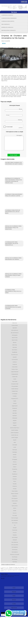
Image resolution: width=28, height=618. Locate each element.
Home (14, 587)
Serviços (14, 12)
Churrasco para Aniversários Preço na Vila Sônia (13, 291)
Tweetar (4, 43)
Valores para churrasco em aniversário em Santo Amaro (13, 163)
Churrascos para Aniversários (8, 18)
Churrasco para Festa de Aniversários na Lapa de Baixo (12, 212)
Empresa (14, 591)
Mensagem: (19, 135)
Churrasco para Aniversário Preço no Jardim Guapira (13, 195)
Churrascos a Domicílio (7, 15)
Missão (14, 595)
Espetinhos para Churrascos (8, 30)
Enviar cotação (13, 155)
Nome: (20, 109)
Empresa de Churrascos (7, 27)
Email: (8, 115)
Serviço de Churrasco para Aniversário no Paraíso (13, 258)
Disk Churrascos (5, 24)
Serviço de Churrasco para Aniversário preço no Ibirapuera (13, 228)
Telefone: (20, 119)
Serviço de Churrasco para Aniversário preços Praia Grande (13, 275)
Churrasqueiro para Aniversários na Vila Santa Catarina (13, 307)
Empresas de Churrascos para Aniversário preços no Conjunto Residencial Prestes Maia (13, 181)
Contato (14, 603)
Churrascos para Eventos (7, 21)
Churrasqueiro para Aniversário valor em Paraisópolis (11, 243)
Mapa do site (14, 607)
